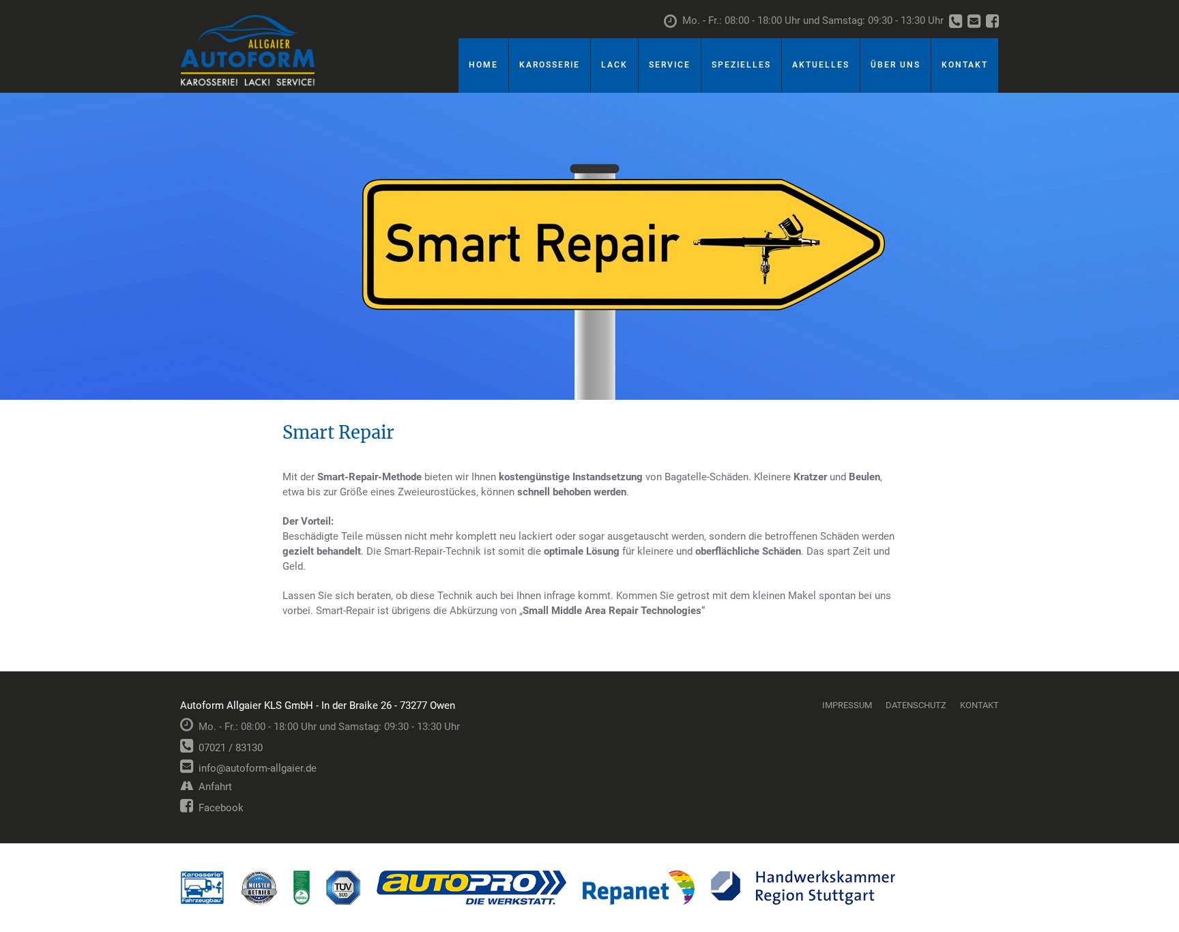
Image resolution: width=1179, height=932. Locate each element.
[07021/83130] (955, 22)
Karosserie (549, 65)
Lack (614, 65)
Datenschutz (916, 705)
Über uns (895, 65)
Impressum (847, 705)
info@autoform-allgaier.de (255, 768)
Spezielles (741, 65)
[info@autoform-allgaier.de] (973, 22)
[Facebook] (992, 22)
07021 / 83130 (228, 748)
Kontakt (965, 65)
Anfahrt (212, 787)
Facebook (218, 808)
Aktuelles (820, 65)
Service (669, 65)
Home (483, 65)
